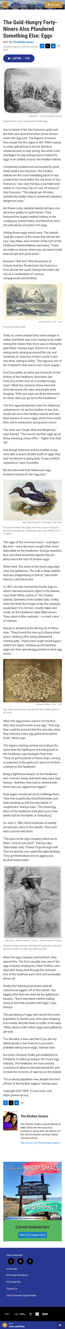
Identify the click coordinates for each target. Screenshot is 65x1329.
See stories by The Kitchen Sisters (40, 1143)
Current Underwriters (32, 1227)
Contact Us (11, 1289)
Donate (54, 4)
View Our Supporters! (32, 1235)
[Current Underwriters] (32, 1191)
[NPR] (7, 1314)
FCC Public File (13, 1282)
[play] (5, 1325)
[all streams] (61, 1325)
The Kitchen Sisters (23, 42)
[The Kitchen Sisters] (10, 1120)
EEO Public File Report (17, 1275)
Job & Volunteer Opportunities (21, 1295)
